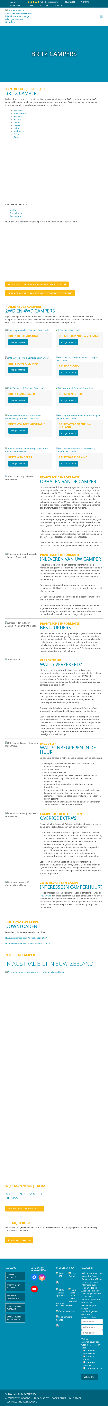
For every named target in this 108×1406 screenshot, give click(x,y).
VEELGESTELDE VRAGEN (51, 5)
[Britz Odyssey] (79, 358)
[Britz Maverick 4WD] (27, 357)
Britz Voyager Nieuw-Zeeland (75, 425)
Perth (16, 134)
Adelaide (18, 110)
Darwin (17, 125)
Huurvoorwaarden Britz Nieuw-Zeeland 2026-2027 (29, 943)
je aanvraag (45, 895)
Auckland (14, 210)
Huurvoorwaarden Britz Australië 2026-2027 (26, 938)
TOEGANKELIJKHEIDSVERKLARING (21, 1401)
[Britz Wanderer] (28, 450)
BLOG (31, 5)
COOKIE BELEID (59, 1398)
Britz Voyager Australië (26, 424)
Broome (17, 119)
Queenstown (16, 216)
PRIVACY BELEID (41, 1398)
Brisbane (18, 116)
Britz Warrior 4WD (73, 457)
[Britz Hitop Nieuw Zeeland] (68, 330)
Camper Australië (11, 1275)
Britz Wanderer (20, 457)
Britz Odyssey (69, 366)
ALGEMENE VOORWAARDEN (18, 1398)
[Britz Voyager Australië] (28, 416)
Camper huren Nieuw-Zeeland (14, 1318)
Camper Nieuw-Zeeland (14, 1286)
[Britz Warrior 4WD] (79, 450)
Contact (13, 2)
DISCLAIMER (75, 1398)
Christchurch (16, 213)
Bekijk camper (18, 342)
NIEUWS (85, 2)
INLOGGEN (70, 2)
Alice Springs (20, 113)
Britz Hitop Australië (24, 336)
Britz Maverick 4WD (23, 363)
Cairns (17, 122)
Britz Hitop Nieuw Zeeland (79, 336)
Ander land (15, 5)
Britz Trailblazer (21, 394)
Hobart (17, 128)
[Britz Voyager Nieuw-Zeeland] (79, 416)
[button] (101, 16)
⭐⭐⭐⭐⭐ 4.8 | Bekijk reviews (43, 2)
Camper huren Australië (14, 1307)
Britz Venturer (70, 394)
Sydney (17, 137)
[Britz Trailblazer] (25, 388)
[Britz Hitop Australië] (27, 330)
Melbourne (19, 131)
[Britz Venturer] (75, 388)
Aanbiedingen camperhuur (13, 1297)
